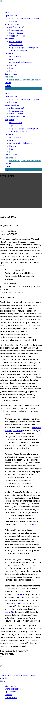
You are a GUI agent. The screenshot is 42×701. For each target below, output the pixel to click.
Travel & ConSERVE (18, 50)
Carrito (8, 85)
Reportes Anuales (17, 30)
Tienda (8, 82)
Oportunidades (11, 15)
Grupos (12, 59)
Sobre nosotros (12, 24)
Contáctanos (11, 74)
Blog (11, 68)
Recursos (9, 53)
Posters (12, 71)
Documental (15, 56)
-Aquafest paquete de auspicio (23, 47)
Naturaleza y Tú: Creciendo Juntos (25, 79)
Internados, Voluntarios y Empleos (24, 18)
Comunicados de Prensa (20, 62)
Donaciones (10, 77)
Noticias (13, 65)
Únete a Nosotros (17, 36)
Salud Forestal (15, 41)
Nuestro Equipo (16, 33)
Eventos (13, 21)
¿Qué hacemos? (16, 27)
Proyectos (9, 38)
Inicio (7, 12)
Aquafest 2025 (16, 44)
